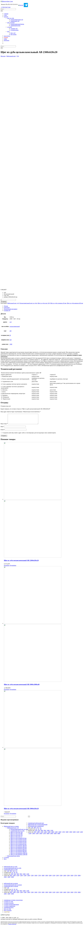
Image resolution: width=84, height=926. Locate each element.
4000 (59, 833)
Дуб (18, 56)
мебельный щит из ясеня (11, 883)
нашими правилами (12, 924)
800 (42, 830)
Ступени (6, 857)
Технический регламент (10, 309)
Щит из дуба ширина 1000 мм (18, 853)
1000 (48, 830)
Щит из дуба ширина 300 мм (18, 845)
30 (38, 829)
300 (36, 830)
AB (10, 331)
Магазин (3, 56)
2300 (11, 344)
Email (3, 429)
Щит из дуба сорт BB (16, 833)
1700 (63, 832)
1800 (67, 832)
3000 (55, 833)
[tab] (43, 306)
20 (10, 335)
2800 (48, 833)
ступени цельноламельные (11, 904)
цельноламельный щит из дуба (12, 868)
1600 (59, 832)
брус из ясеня (7, 910)
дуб (10, 322)
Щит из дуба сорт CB (16, 835)
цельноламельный (15, 326)
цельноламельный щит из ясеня (13, 885)
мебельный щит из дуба (10, 866)
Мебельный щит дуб (13, 303)
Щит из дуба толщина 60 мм (18, 844)
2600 (40, 833)
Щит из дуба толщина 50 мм (18, 842)
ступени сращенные (9, 906)
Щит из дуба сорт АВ (44, 303)
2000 (74, 832)
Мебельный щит (11, 56)
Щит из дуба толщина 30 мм (18, 839)
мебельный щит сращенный (36, 826)
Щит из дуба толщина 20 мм (58, 303)
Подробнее (13, 565)
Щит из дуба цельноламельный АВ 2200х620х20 (21, 560)
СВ (38, 827)
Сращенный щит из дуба (17, 830)
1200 (51, 830)
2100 (78, 832)
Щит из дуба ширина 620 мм (75, 303)
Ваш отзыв (4, 423)
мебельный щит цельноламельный (37, 824)
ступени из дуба (8, 901)
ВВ (35, 827)
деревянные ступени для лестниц (13, 900)
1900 (70, 832)
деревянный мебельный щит (36, 823)
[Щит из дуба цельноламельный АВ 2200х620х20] (43, 500)
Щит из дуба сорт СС (16, 836)
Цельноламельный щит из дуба (28, 303)
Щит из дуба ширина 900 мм (18, 851)
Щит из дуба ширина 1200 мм (18, 854)
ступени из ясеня (8, 903)
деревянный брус (9, 907)
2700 (44, 833)
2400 (33, 833)
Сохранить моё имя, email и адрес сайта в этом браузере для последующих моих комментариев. (29, 432)
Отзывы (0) (7, 310)
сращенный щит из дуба (10, 869)
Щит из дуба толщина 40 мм (18, 841)
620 (10, 339)
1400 (52, 832)
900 (45, 830)
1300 (49, 832)
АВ (32, 827)
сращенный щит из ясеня (11, 886)
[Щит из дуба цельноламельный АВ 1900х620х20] (43, 748)
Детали (6, 306)
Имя (2, 426)
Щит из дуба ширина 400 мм (18, 847)
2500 (37, 833)
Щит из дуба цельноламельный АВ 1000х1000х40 (21, 684)
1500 (56, 832)
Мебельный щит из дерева (11, 826)
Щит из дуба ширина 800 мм (18, 850)
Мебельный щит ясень (13, 856)
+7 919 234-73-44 (5, 7)
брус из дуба (7, 909)
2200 (81, 832)
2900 (51, 833)
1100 (42, 832)
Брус (5, 859)
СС (40, 827)
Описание (7, 307)
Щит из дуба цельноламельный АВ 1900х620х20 (21, 808)
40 (40, 829)
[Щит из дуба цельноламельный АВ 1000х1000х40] (43, 624)
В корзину (3, 301)
